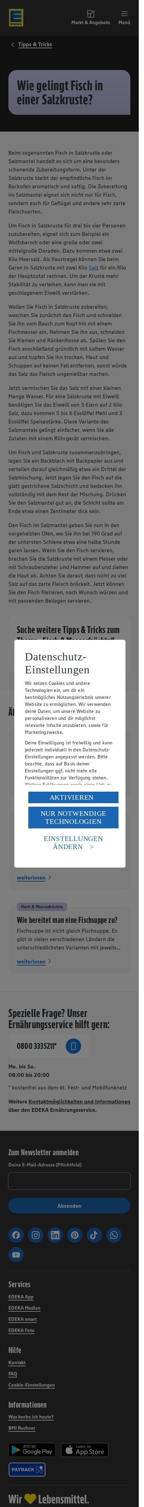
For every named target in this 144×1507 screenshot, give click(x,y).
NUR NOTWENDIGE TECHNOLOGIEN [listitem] (74, 817)
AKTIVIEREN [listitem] (72, 797)
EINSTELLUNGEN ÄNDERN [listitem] (73, 842)
